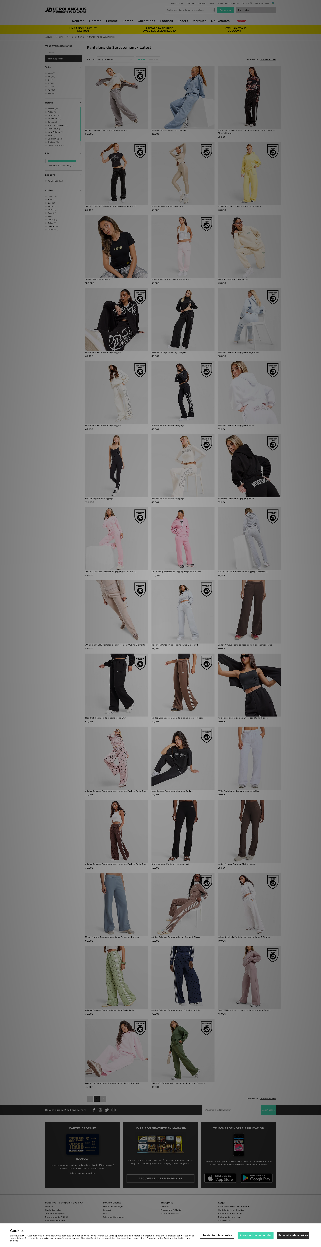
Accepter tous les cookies (255, 1235)
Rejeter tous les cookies (217, 1235)
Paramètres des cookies (293, 1235)
